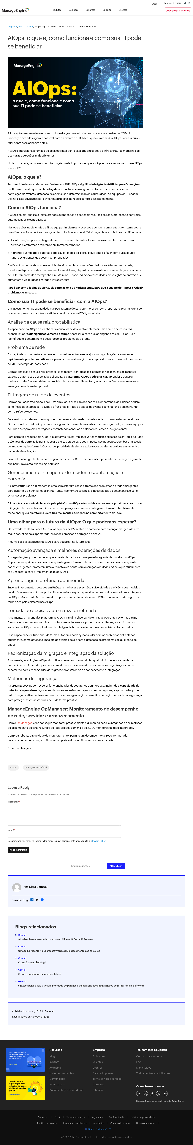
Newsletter (98, 1123)
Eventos (98, 1067)
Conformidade (116, 1117)
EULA (57, 1117)
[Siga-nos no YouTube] (165, 1093)
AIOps (13, 767)
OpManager (24, 723)
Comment (13, 802)
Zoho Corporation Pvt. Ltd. (84, 1137)
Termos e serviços (75, 1117)
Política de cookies (47, 1123)
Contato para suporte (149, 1056)
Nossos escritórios (146, 1123)
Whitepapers (57, 1084)
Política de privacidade (142, 1117)
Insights (54, 1062)
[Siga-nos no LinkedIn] (138, 1093)
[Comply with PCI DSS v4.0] (25, 1060)
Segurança (97, 1117)
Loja (138, 1062)
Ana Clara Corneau (35, 886)
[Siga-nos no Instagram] (158, 1093)
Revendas (177, 3)
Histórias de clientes (61, 1073)
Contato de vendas (120, 1123)
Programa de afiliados (75, 1123)
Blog (52, 1056)
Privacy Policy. (99, 841)
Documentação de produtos (66, 1090)
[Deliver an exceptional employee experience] (25, 1088)
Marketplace (143, 1067)
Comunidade (57, 1078)
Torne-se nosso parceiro (107, 1078)
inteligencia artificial (36, 767)
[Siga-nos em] (145, 1093)
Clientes (98, 1062)
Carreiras (98, 1084)
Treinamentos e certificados (153, 1073)
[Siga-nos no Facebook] (152, 1093)
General (49, 1011)
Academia (55, 1067)
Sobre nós (99, 1056)
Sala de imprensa (103, 1073)
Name (11, 830)
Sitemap (98, 1090)
